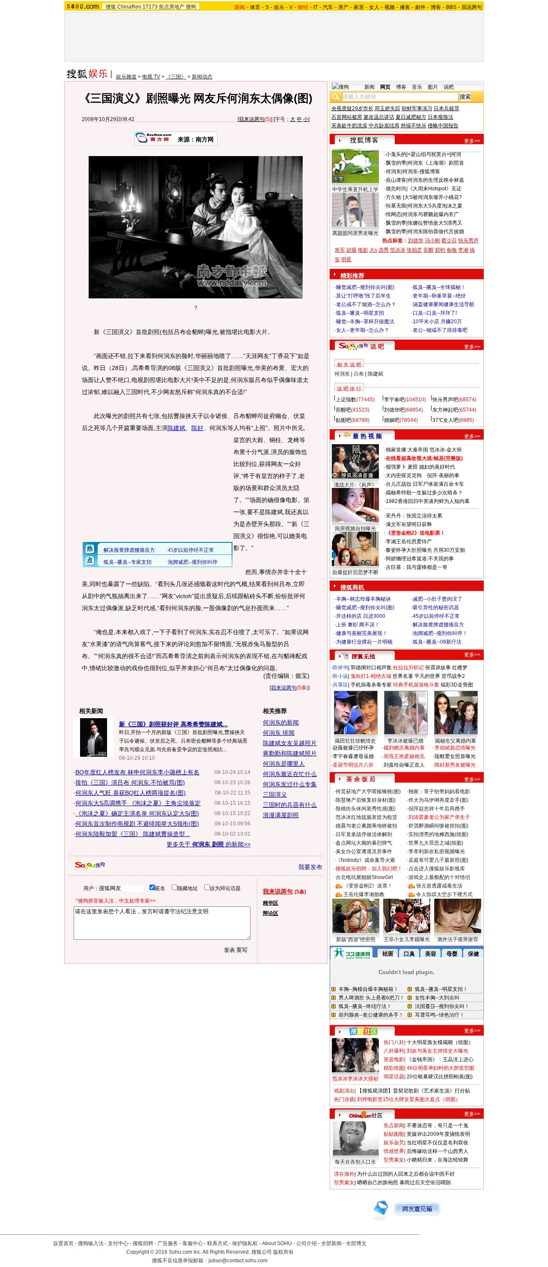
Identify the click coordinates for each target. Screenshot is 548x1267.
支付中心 (118, 1243)
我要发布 (310, 867)
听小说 (340, 676)
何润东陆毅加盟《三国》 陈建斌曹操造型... (132, 834)
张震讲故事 (438, 668)
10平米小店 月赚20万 (437, 322)
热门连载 (344, 1099)
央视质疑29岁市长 (352, 108)
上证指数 (346, 400)
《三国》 (176, 77)
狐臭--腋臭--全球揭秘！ (439, 287)
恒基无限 (396, 206)
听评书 (340, 668)
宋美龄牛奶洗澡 (349, 126)
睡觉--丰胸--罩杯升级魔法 (365, 322)
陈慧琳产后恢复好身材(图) (366, 800)
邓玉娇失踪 (387, 108)
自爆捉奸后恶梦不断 (355, 572)
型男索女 (394, 1160)
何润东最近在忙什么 (290, 773)
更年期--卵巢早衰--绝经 (439, 296)
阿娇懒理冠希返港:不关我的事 (420, 559)
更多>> (472, 141)
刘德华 (415, 241)
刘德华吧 (394, 410)
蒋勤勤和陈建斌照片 (290, 753)
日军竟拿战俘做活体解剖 (364, 834)
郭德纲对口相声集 (371, 668)
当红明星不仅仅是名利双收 (437, 1143)
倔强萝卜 (396, 467)
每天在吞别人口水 (355, 1162)
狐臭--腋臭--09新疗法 (437, 642)
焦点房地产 (172, 7)
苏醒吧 (343, 410)
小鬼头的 (396, 154)
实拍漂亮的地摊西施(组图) (438, 834)
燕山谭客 (396, 180)
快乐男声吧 (445, 400)
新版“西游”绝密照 (355, 939)
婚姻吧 (391, 420)
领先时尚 (396, 189)
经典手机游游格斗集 (416, 685)
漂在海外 (344, 1174)
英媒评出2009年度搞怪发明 (438, 1134)
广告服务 (168, 1243)
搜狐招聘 (143, 1243)
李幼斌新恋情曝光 (455, 748)
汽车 (328, 7)
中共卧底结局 (384, 126)
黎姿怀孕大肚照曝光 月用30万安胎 (425, 550)
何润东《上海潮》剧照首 (436, 163)
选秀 (383, 250)
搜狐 (111, 7)
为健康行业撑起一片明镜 (364, 642)
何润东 (393, 172)
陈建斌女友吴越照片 (290, 743)
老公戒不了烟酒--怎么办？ (366, 304)
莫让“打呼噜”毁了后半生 (363, 296)
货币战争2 (453, 676)
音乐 (417, 87)
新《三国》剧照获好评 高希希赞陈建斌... (173, 724)
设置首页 (63, 1243)
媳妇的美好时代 (437, 467)
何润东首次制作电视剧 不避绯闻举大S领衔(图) (137, 823)
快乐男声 (468, 241)
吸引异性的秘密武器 (436, 608)
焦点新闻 (394, 1126)
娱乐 (279, 7)
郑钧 (440, 250)
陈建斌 (176, 427)
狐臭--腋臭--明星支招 (360, 313)
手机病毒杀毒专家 (371, 685)
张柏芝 (414, 250)
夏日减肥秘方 (411, 117)
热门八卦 (394, 1042)
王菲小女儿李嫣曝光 (407, 939)
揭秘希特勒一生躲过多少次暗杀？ (424, 493)
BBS (451, 7)
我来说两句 (252, 119)
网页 (385, 87)
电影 (363, 250)
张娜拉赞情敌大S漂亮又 (435, 223)
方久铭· (394, 197)
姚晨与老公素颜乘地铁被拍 (366, 826)
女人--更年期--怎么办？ (362, 330)
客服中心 (192, 1243)
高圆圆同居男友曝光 (355, 233)
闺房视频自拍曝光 (355, 529)
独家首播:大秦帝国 (407, 450)
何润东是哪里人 (284, 763)
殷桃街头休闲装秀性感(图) (366, 809)
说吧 (449, 87)
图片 (433, 87)
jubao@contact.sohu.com (238, 1261)
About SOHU (277, 1243)
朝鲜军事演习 (417, 108)
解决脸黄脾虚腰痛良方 (438, 625)
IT (315, 7)
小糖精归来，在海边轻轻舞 (437, 1160)
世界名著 (403, 676)
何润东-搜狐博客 (421, 172)
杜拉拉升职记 (408, 668)
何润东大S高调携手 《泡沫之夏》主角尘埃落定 (138, 803)
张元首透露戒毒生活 (439, 886)
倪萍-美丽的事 (443, 475)
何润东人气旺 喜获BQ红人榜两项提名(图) (130, 792)
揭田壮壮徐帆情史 (355, 741)
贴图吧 (343, 420)
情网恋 (393, 214)
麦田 (413, 467)
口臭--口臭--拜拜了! (435, 313)
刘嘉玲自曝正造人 (404, 765)
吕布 (359, 374)
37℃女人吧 (445, 420)
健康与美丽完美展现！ (361, 633)
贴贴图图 (394, 1134)
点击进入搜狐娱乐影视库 (436, 869)
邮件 (420, 7)
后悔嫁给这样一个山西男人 (437, 1151)
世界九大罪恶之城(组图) (435, 843)
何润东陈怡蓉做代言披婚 (436, 232)
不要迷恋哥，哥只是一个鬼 (437, 1126)
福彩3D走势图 (457, 685)
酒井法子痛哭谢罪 (457, 939)
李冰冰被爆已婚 (405, 741)
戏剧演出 (344, 1091)
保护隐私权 (245, 1243)
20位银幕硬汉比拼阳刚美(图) (440, 1077)
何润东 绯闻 (279, 732)
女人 (374, 7)
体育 (255, 7)
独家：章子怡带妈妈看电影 (439, 791)
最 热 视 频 (367, 436)
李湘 (463, 250)
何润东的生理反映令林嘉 (436, 180)
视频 (389, 7)
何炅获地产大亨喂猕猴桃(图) (368, 791)
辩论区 (270, 913)
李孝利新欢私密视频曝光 (436, 852)
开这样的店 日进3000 (360, 616)
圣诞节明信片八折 (353, 765)
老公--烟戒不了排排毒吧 (440, 330)
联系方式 (217, 1243)
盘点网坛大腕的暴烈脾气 (364, 843)
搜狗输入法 (91, 1243)
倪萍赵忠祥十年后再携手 (436, 809)
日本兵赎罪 (446, 108)
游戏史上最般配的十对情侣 (439, 877)
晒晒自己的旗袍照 (377, 1183)
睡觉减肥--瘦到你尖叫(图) (365, 287)
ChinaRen (129, 7)
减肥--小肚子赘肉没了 (437, 599)
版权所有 (283, 1252)
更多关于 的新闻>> (208, 844)
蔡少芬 (449, 241)
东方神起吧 (445, 410)
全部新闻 (331, 1243)
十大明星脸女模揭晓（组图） (440, 1042)
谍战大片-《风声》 (355, 485)
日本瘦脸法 (440, 117)
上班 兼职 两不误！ (358, 625)
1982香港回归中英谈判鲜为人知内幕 (428, 501)
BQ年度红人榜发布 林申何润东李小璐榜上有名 (137, 772)
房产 (343, 7)
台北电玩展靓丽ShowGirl (364, 877)
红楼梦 (460, 668)
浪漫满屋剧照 (281, 815)
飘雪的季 (396, 163)
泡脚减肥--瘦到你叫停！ (440, 633)
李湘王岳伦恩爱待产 (409, 542)
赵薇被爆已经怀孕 (353, 748)
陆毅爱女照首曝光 (455, 756)
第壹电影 (394, 1059)
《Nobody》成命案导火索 (365, 860)
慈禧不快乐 (413, 126)
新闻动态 (202, 77)
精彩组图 (394, 1068)
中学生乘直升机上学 (355, 190)
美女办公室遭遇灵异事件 (364, 852)
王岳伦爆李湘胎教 (363, 894)
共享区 (340, 685)
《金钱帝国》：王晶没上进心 (440, 1059)
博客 (436, 7)
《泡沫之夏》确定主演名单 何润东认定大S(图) (137, 813)
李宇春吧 (394, 400)
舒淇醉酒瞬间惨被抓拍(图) (438, 826)
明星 (346, 259)
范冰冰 (397, 250)
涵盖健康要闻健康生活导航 (443, 304)
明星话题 (394, 1077)
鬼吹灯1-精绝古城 (371, 676)
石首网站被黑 (346, 117)
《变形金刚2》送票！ (368, 886)
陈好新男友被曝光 (455, 765)
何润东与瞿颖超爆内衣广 (430, 214)
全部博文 (356, 1243)
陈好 (197, 427)
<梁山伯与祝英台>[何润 (434, 154)
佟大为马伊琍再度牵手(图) (438, 800)
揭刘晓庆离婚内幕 (404, 748)
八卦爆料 (394, 1051)
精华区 (270, 903)
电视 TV (151, 77)
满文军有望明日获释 (409, 524)
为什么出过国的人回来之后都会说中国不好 (406, 1174)
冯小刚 (432, 241)
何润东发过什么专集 (290, 784)
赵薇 (351, 250)
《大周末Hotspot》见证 (435, 189)
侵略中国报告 (443, 126)
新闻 (369, 87)
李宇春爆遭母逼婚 (353, 756)
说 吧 (377, 346)
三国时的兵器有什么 (290, 804)
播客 (405, 7)
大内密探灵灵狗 (404, 475)
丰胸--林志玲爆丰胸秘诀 (363, 599)
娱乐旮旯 (394, 1143)
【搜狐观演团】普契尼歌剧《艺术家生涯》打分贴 (413, 1091)
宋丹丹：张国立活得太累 (414, 516)
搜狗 (191, 7)
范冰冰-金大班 (445, 450)
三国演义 (275, 794)
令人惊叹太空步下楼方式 (444, 894)
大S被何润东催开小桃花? (433, 197)
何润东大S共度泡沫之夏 (435, 206)
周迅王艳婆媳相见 (404, 756)
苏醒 (428, 250)
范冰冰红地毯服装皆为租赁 (366, 817)
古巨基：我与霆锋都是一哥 (416, 567)
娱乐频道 (126, 77)
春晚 (452, 250)
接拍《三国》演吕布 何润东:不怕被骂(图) (130, 782)
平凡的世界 (427, 676)
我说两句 (472, 7)
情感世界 (394, 1151)
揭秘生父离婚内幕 (455, 741)
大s (373, 250)
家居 (359, 7)
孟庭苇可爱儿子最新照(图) (438, 860)
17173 (150, 7)
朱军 (340, 250)
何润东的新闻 (281, 722)
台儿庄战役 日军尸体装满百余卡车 (425, 484)
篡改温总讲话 (378, 117)
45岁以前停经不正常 (436, 616)
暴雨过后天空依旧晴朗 (425, 1183)
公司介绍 (306, 1243)
